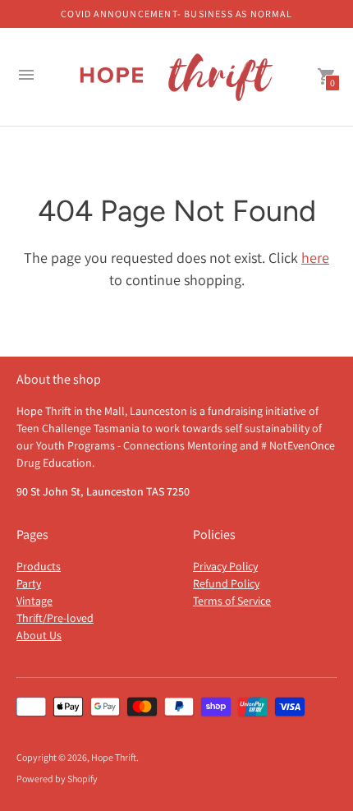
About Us (39, 635)
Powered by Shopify (57, 778)
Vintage (34, 600)
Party (28, 583)
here (315, 257)
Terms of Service (232, 600)
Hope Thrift (113, 757)
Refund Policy (226, 583)
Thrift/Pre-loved (55, 618)
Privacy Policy (225, 566)
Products (38, 566)
